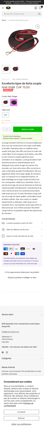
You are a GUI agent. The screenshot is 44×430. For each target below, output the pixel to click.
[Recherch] (39, 14)
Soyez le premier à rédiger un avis (22, 277)
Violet (13, 102)
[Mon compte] (36, 8)
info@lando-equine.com (10, 332)
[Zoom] (38, 26)
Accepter (21, 412)
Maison (4, 20)
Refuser (21, 418)
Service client (7, 314)
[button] (22, 277)
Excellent (6, 79)
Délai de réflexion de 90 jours (17, 230)
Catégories (6, 358)
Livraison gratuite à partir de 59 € (19, 223)
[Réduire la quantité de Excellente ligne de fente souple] (3, 129)
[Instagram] (8, 352)
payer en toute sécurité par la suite (19, 236)
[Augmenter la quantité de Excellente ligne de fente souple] (10, 129)
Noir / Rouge (5, 102)
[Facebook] (4, 352)
